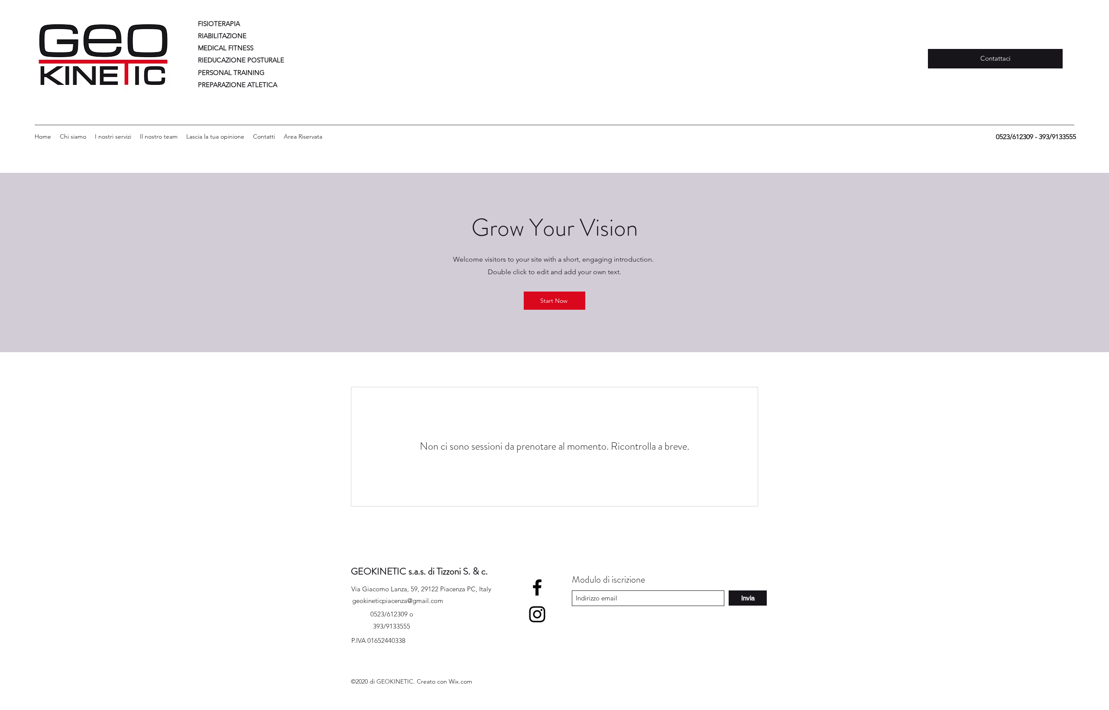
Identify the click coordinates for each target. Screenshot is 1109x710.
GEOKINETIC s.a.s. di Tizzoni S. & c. (419, 571)
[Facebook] (537, 587)
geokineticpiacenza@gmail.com (397, 601)
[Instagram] (537, 614)
